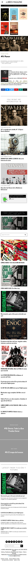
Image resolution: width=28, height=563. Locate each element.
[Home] (21, 542)
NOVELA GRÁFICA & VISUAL (14, 558)
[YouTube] (16, 542)
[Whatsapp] (20, 89)
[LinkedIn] (14, 542)
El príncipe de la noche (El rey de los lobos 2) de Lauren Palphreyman (14, 382)
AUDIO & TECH (17, 560)
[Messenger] (7, 89)
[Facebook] (3, 89)
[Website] (10, 199)
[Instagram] (9, 542)
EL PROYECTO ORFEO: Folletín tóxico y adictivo (12, 520)
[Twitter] (12, 89)
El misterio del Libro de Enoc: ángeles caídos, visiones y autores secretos (14, 342)
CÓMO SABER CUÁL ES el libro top (10, 288)
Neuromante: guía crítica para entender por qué (13, 496)
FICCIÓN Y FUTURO (4, 53)
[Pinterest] (16, 89)
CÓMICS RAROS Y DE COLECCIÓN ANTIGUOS (12, 262)
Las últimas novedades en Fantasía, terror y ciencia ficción (14, 82)
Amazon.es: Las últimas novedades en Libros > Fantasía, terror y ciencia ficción (12, 62)
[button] (25, 235)
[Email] (25, 89)
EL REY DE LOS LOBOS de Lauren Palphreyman (14, 388)
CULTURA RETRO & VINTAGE (7, 560)
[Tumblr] (19, 542)
